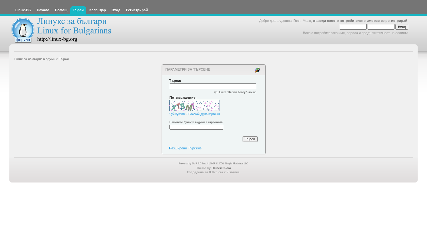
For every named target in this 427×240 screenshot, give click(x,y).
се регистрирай (394, 20)
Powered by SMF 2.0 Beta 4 (193, 163)
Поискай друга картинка (204, 114)
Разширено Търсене (185, 148)
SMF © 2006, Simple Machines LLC (229, 163)
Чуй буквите (177, 114)
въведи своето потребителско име (343, 20)
